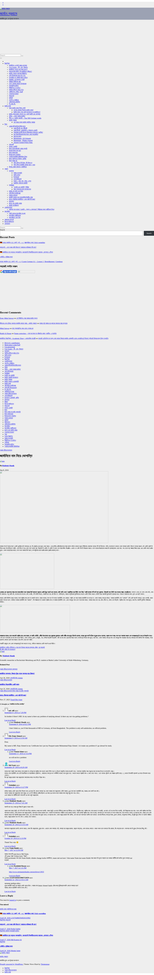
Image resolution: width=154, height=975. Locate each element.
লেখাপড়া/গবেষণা (13, 94)
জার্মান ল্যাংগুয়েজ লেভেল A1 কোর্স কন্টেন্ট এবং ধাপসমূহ (24, 114)
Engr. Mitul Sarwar (7, 318)
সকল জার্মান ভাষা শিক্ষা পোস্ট (17, 108)
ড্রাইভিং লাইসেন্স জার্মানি (20, 183)
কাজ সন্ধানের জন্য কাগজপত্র (22, 189)
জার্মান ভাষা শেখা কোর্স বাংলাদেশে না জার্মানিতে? (27, 112)
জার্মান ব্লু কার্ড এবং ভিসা (16, 191)
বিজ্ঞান (6, 402)
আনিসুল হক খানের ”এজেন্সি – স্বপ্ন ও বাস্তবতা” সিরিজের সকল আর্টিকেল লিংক (31, 209)
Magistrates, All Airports (22, 138)
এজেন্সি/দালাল (8, 207)
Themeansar (45, 964)
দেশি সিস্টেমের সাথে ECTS (17, 76)
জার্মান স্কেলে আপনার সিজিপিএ (18, 73)
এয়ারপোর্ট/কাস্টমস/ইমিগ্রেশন (17, 126)
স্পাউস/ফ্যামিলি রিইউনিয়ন (12, 446)
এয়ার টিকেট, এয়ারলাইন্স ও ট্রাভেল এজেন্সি (25, 130)
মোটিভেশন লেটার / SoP (16, 92)
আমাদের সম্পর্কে (9, 220)
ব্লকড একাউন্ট (13, 146)
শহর (6, 434)
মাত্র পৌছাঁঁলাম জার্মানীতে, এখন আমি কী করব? (22, 199)
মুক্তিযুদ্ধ (7, 422)
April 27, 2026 (5, 929)
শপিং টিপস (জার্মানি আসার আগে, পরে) (24, 165)
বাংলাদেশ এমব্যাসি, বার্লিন (12, 398)
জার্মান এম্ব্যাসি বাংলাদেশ (11, 377)
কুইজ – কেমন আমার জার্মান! (17, 116)
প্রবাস (6, 169)
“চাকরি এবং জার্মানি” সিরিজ (21, 187)
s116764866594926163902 (20, 918)
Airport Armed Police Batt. (23, 142)
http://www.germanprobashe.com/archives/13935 (26, 872)
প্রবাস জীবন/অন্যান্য (11, 394)
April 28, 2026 (5, 918)
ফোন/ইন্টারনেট (17, 179)
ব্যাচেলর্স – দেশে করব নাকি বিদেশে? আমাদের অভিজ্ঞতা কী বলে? (18, 247)
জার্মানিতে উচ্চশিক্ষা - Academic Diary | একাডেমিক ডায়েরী (18, 338)
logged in (12, 900)
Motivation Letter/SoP (12, 345)
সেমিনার (7, 442)
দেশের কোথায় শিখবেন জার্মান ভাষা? (23, 110)
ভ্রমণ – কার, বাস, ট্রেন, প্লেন (22, 181)
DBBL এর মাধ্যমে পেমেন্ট (16, 80)
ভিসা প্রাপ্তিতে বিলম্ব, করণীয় (17, 159)
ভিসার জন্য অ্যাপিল (14, 155)
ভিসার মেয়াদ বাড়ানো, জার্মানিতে (18, 167)
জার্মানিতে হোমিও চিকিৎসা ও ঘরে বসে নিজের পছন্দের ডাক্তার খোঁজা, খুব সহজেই (22, 647)
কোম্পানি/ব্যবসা (9, 371)
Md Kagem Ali (16, 940)
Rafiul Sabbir (15, 929)
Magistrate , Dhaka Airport (23, 140)
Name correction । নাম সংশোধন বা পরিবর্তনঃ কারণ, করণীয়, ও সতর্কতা (35, 333)
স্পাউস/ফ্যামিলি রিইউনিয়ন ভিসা (18, 157)
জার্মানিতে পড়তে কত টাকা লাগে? (18, 69)
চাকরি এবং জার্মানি (10, 375)
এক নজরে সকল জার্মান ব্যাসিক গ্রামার (24, 122)
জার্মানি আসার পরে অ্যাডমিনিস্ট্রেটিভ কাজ (21, 197)
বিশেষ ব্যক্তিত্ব (9, 222)
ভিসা (6, 124)
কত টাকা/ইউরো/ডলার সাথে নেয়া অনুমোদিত (26, 134)
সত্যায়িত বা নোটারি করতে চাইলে (18, 78)
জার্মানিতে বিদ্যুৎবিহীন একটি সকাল (9, 684)
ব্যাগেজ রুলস (17, 136)
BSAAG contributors (12, 343)
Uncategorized (10, 347)
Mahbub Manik (8, 466)
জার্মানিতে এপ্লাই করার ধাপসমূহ (18, 65)
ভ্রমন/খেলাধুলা (13, 195)
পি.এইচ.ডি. (12, 104)
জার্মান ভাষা (8, 106)
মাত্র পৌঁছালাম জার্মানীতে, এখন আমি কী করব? (13, 695)
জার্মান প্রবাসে (8, 13)
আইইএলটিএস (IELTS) (16, 90)
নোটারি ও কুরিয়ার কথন (6, 257)
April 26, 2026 (5, 951)
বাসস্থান (11, 201)
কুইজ (6, 367)
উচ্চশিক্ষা (7, 63)
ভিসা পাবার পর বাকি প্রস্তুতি (13, 412)
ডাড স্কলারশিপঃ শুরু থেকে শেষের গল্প (22, 328)
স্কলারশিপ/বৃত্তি (13, 86)
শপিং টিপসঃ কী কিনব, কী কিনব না (23, 163)
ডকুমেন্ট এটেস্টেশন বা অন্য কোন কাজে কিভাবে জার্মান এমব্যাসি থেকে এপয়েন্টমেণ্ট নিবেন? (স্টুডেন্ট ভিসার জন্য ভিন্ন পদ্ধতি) (73, 338)
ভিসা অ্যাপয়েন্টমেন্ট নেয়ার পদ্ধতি (18, 149)
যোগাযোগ (7, 224)
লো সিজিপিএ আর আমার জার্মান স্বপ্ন (26, 318)
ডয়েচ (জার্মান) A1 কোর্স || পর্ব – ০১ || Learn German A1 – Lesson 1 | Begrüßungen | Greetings (31, 262)
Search (2, 230)
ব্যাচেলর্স (11, 96)
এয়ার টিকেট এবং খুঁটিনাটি (20, 128)
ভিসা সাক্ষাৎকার (13, 153)
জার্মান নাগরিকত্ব (14, 205)
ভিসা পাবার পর (13, 161)
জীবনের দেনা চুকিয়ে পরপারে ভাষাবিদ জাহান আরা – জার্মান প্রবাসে (18, 323)
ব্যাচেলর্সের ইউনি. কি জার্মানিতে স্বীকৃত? (20, 71)
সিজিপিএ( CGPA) (14, 88)
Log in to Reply (10, 720)
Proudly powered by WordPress (11, 964)
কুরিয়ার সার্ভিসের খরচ (15, 82)
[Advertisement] (77, 37)
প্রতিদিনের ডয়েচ (9, 392)
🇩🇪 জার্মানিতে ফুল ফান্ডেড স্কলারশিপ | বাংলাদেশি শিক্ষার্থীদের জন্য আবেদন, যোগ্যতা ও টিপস (26, 252)
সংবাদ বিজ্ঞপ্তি (9, 436)
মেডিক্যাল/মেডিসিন (14, 102)
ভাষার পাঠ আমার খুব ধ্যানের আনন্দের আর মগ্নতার (53, 323)
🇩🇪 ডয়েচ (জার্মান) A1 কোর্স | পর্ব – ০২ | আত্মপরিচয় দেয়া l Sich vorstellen (22, 242)
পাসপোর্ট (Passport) (11, 388)
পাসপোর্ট (11, 144)
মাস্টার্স (11, 98)
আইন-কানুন (17, 175)
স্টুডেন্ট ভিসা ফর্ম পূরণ (15, 151)
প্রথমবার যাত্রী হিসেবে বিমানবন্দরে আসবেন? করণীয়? (28, 132)
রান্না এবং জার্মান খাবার (15, 203)
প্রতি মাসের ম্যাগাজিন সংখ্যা (17, 213)
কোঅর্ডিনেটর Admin (16, 678)
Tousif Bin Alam (16, 700)
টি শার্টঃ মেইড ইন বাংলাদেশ (7, 649)
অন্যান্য (11, 171)
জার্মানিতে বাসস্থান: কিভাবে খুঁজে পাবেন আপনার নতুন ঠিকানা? (17, 673)
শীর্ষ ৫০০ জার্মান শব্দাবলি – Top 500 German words (25, 118)
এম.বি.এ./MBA (14, 100)
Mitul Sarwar (4, 328)
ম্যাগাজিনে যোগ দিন (14, 217)
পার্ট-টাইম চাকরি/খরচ (15, 193)
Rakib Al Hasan (5, 333)
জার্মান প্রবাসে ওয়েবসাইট (12, 381)
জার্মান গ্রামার (13, 120)
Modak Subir (15, 951)
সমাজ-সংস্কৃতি (18, 173)
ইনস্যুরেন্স (16, 177)
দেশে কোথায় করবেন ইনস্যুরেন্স (17, 84)
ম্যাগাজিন (7, 211)
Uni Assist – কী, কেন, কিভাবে (18, 67)
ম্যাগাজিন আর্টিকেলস (15, 215)
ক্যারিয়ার (11, 185)
